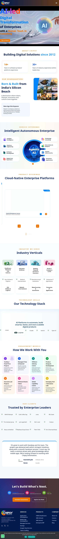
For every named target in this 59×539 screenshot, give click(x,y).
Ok (25, 536)
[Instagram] (7, 528)
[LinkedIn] (2, 528)
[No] (56, 535)
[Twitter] (5, 528)
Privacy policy (32, 536)
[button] (56, 3)
